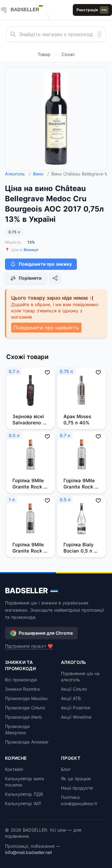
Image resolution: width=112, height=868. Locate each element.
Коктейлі (14, 769)
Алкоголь (17, 173)
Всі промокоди (21, 679)
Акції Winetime (76, 717)
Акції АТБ (71, 698)
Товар (44, 54)
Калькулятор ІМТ (23, 803)
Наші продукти (77, 788)
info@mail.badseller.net (28, 852)
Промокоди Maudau (26, 698)
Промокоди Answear (27, 741)
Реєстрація (92, 9)
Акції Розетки (75, 707)
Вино (41, 173)
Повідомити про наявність (46, 327)
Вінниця (31, 249)
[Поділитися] (55, 278)
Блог (66, 769)
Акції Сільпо (74, 689)
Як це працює (76, 778)
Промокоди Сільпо (25, 707)
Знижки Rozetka (22, 689)
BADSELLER (26, 590)
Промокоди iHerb (23, 717)
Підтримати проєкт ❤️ (29, 646)
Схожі (68, 54)
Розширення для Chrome (46, 633)
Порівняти (30, 278)
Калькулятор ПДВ (24, 794)
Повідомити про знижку (45, 264)
